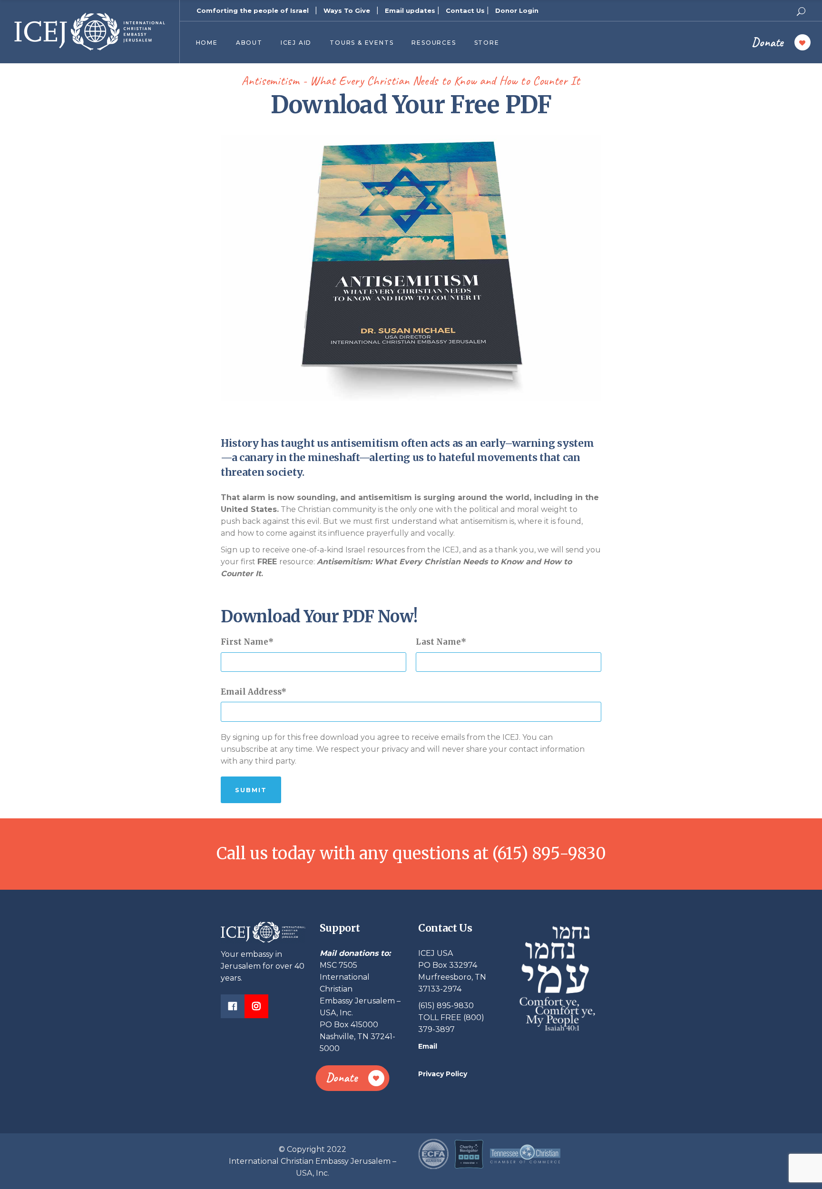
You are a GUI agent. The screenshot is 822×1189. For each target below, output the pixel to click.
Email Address (251, 692)
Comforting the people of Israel (252, 10)
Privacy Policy (442, 1074)
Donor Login (516, 10)
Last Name (438, 642)
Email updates (410, 10)
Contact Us (465, 10)
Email (427, 1046)
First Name (244, 642)
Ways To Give (346, 10)
